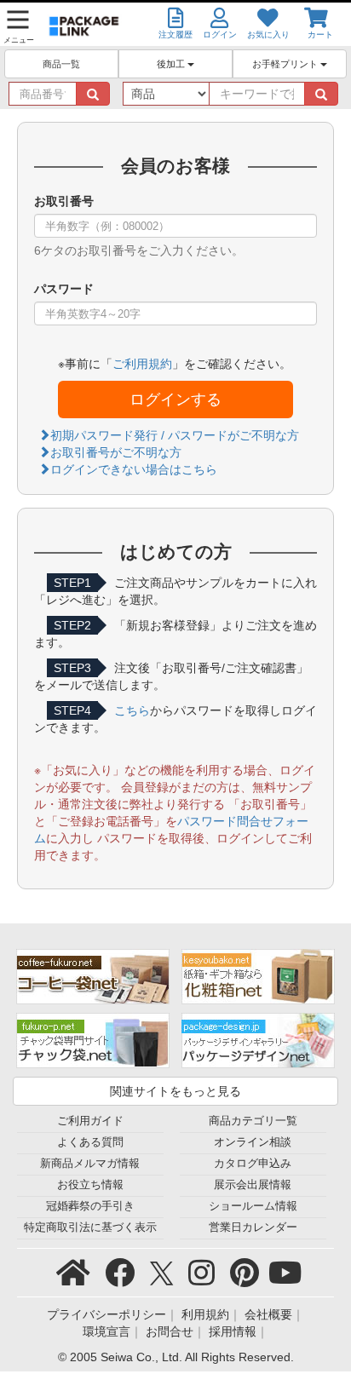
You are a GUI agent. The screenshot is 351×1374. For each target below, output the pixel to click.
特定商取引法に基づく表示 (90, 1227)
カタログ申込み (252, 1164)
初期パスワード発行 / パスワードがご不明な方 (174, 435)
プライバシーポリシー (106, 1314)
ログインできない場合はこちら (133, 469)
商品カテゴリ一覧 (253, 1121)
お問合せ (169, 1331)
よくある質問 (90, 1142)
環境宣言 (106, 1331)
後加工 (172, 64)
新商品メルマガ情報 (90, 1164)
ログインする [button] (175, 399)
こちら (132, 710)
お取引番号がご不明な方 (115, 452)
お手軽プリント (286, 64)
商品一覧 (61, 64)
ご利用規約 (142, 364)
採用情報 (232, 1331)
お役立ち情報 (90, 1185)
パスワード (64, 289)
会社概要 (268, 1314)
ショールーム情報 (253, 1206)
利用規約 (205, 1314)
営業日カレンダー (253, 1227)
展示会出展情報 (252, 1185)
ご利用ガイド (90, 1121)
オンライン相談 (252, 1142)
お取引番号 (64, 201)
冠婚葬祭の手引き (90, 1206)
